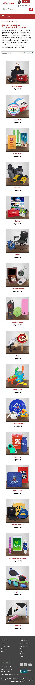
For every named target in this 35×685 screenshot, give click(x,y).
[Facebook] (21, 665)
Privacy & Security (18, 680)
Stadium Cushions (17, 524)
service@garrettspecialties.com (8, 674)
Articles (22, 653)
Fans (17, 356)
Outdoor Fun (17, 389)
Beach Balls (17, 120)
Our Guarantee (5, 648)
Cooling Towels (17, 322)
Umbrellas (17, 625)
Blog (2, 651)
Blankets (18, 221)
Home (3, 21)
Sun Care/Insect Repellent (17, 558)
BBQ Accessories (17, 86)
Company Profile (5, 646)
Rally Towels (17, 491)
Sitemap (22, 681)
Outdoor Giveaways (17, 423)
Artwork (22, 648)
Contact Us (26, 1)
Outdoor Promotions (12, 21)
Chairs (17, 255)
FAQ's (21, 651)
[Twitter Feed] (25, 665)
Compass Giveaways (17, 288)
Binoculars (17, 187)
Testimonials (4, 643)
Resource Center (25, 643)
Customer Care (24, 646)
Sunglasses (17, 592)
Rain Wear (17, 457)
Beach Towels (17, 153)
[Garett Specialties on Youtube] (30, 665)
